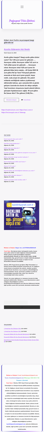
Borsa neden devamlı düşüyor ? (13, 175)
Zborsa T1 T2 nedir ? (10, 166)
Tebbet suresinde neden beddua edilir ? (15, 179)
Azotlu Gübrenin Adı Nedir (17, 49)
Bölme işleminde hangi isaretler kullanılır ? (16, 157)
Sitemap (22, 112)
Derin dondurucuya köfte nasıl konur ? (15, 161)
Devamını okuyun (12, 100)
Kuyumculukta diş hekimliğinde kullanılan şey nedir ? (19, 170)
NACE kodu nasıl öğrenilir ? (12, 148)
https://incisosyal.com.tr (10, 112)
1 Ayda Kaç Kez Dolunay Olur (12, 328)
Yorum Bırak (26, 99)
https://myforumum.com (10, 110)
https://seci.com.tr (26, 110)
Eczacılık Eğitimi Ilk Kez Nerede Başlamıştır (16, 334)
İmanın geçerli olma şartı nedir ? (13, 139)
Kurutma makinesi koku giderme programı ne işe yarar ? (20, 152)
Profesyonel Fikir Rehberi (22, 21)
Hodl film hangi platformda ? (12, 143)
